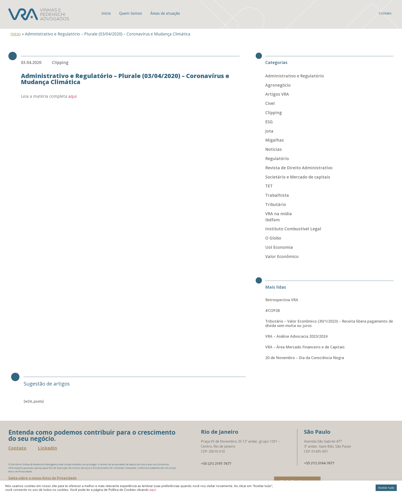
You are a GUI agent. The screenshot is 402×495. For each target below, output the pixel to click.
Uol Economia (279, 247)
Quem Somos (130, 13)
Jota (269, 131)
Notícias (273, 149)
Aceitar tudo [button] (386, 487)
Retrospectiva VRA (281, 299)
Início (106, 13)
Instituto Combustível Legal (293, 229)
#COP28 (272, 310)
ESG (269, 122)
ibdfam (272, 220)
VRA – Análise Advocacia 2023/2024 (296, 336)
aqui (72, 96)
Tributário (275, 204)
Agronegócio (278, 85)
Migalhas (274, 140)
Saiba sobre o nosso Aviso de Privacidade (42, 478)
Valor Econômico (282, 256)
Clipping (60, 62)
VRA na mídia (278, 213)
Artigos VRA (277, 94)
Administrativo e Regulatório (294, 76)
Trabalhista (277, 195)
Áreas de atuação (165, 13)
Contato (385, 13)
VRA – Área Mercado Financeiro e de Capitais (305, 346)
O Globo (273, 238)
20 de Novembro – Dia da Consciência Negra (304, 357)
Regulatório (277, 158)
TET (269, 186)
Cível (270, 103)
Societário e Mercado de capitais (297, 177)
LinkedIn (47, 448)
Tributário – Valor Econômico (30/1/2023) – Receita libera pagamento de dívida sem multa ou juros (329, 323)
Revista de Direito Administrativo (298, 168)
